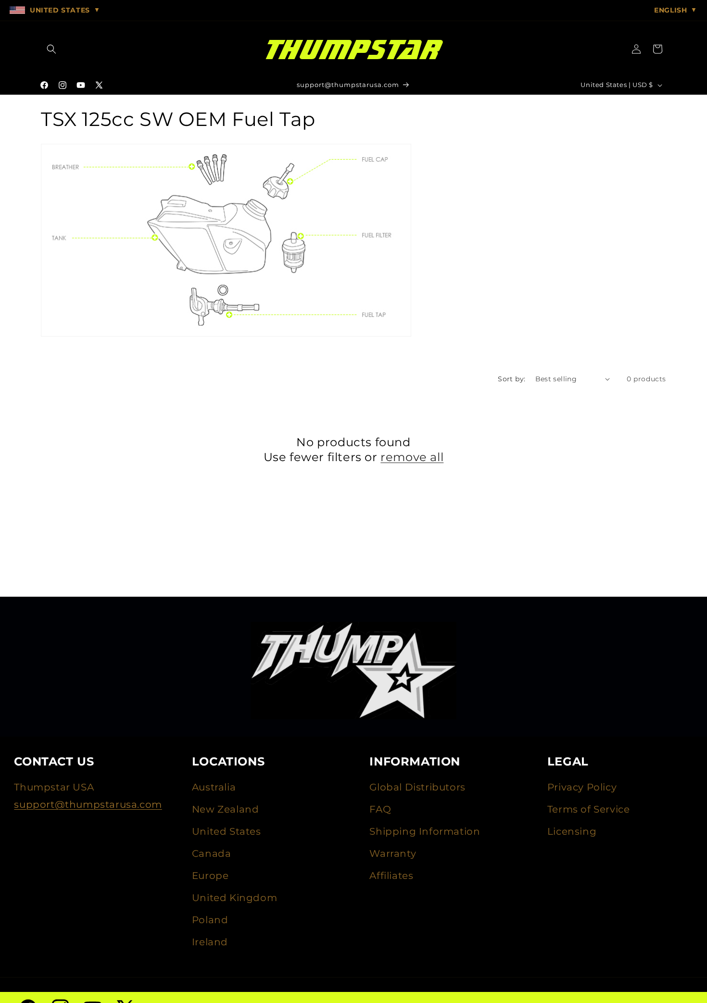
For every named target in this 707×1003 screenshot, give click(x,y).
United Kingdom (234, 897)
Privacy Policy (582, 787)
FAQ (380, 809)
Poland (210, 920)
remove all (411, 457)
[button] (51, 49)
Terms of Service (588, 809)
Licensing (571, 831)
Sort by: (511, 379)
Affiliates (391, 875)
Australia (214, 787)
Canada (211, 853)
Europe (210, 875)
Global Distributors (417, 787)
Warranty (392, 853)
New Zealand (225, 809)
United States (226, 831)
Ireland (210, 942)
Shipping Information (424, 831)
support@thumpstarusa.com (88, 804)
